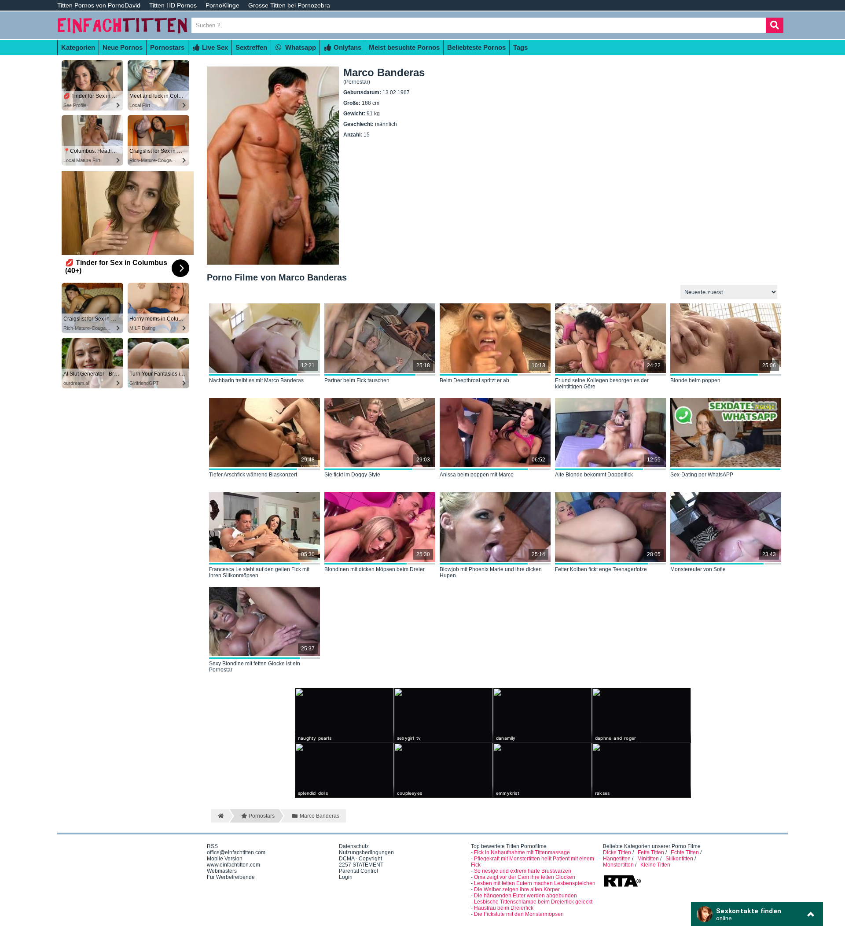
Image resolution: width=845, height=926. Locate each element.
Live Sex (214, 47)
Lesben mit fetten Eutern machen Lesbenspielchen (534, 883)
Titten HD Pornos (173, 5)
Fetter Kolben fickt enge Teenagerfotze (601, 569)
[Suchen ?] (774, 25)
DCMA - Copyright (360, 859)
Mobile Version (224, 859)
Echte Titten (685, 852)
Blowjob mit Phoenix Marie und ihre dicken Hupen (491, 572)
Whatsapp (299, 47)
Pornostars (167, 47)
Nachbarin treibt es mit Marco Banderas (256, 380)
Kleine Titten (655, 865)
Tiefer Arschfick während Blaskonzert (253, 475)
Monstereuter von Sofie (698, 569)
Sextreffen (251, 47)
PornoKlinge (222, 5)
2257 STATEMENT (361, 865)
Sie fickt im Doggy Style (352, 475)
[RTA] (622, 886)
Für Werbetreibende (231, 877)
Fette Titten (651, 852)
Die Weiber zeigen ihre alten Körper (517, 889)
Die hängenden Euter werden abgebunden (525, 896)
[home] (219, 816)
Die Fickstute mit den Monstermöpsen (519, 914)
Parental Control (358, 871)
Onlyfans (346, 47)
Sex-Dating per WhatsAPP (701, 475)
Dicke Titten (617, 852)
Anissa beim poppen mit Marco (477, 475)
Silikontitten (679, 859)
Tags (520, 47)
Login (346, 877)
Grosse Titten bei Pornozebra (289, 5)
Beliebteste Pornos (476, 47)
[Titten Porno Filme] (123, 36)
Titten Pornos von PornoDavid (98, 5)
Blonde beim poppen (695, 380)
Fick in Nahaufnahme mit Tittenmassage (522, 852)
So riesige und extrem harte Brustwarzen (522, 871)
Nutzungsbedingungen (366, 852)
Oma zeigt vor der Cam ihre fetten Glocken (524, 877)
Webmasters (222, 871)
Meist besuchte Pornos (404, 47)
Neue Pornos (123, 47)
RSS (212, 846)
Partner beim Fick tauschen (356, 380)
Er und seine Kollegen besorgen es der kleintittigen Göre (602, 383)
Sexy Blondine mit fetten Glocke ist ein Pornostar (254, 666)
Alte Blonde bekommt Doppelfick (594, 475)
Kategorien (78, 47)
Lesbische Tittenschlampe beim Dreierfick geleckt (533, 902)
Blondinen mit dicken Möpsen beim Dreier (374, 569)
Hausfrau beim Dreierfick (503, 908)
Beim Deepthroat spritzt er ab (474, 380)
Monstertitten (618, 865)
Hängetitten (617, 859)
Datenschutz (354, 846)
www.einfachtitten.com (233, 865)
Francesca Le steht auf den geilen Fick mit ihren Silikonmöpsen (259, 572)
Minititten (648, 859)
